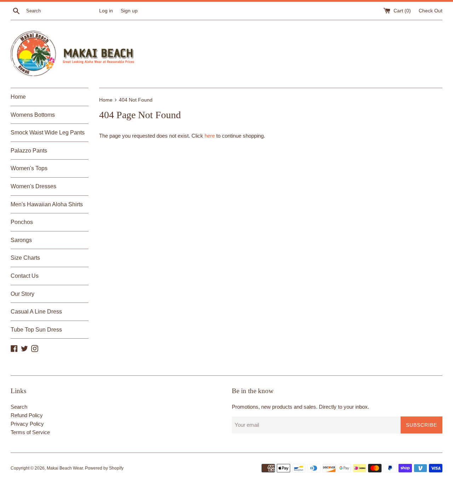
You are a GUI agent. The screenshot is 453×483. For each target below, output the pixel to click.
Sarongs (21, 240)
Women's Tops (29, 168)
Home (18, 97)
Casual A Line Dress (36, 312)
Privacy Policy (27, 424)
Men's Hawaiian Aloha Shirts (47, 204)
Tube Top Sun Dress (36, 330)
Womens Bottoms (33, 115)
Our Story (22, 294)
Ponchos (22, 222)
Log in (106, 10)
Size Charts (25, 258)
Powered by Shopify (104, 468)
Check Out (430, 10)
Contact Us (25, 276)
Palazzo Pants (29, 151)
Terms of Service (30, 432)
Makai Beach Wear (65, 468)
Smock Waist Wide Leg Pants (48, 133)
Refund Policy (27, 415)
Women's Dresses (33, 186)
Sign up (129, 10)
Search (19, 407)
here (210, 136)
